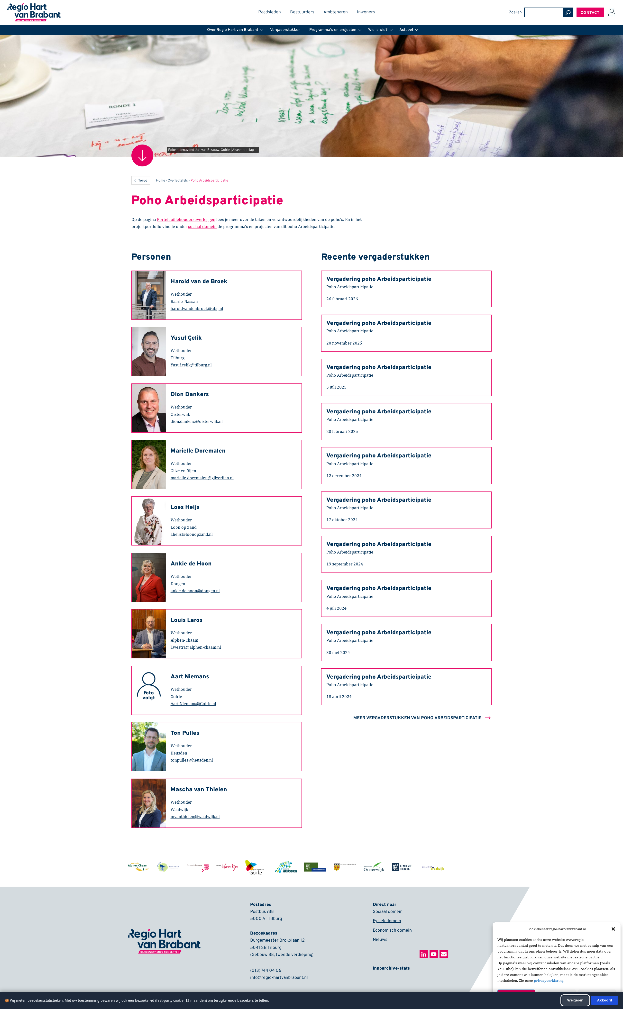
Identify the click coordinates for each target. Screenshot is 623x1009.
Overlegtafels (178, 181)
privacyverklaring (549, 980)
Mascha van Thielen (199, 789)
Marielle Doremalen (198, 451)
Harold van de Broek (199, 281)
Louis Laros (186, 620)
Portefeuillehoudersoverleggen (186, 219)
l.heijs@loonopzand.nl (192, 534)
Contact (590, 12)
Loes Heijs (185, 507)
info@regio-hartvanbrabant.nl (279, 978)
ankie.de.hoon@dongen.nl (195, 590)
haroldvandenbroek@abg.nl (197, 308)
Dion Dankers (190, 394)
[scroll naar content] (142, 155)
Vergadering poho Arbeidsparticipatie (378, 279)
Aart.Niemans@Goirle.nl (193, 703)
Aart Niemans (190, 677)
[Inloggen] (611, 12)
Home (160, 181)
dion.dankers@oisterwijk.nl (197, 421)
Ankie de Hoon (191, 564)
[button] (613, 929)
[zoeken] (568, 12)
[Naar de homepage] (34, 6)
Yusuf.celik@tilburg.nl (191, 364)
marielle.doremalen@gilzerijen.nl (202, 477)
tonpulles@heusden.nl (192, 760)
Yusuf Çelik (186, 338)
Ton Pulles (185, 733)
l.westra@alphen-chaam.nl (196, 647)
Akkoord (604, 1000)
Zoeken (515, 12)
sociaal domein (202, 226)
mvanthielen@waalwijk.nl (195, 816)
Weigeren (575, 1000)
